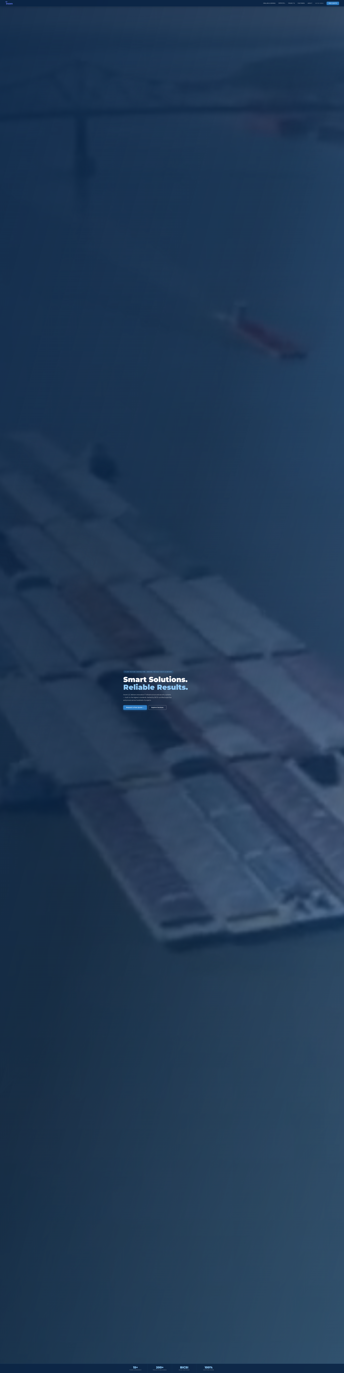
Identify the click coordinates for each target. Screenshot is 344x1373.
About (310, 3)
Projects (291, 3)
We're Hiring (319, 3)
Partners (301, 3)
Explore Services (157, 707)
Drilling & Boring (269, 3)
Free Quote (333, 3)
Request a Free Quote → (135, 707)
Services (281, 3)
